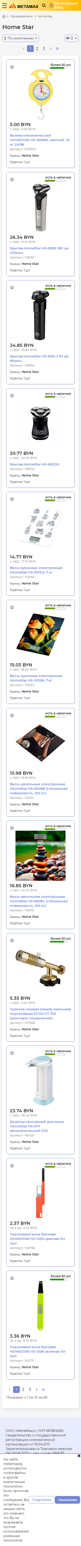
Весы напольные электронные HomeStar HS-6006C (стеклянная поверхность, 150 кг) (39, 901)
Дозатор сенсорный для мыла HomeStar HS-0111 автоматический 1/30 (37, 1126)
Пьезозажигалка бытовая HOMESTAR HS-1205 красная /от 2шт (37, 1238)
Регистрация (66, 3)
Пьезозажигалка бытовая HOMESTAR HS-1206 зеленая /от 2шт (38, 1351)
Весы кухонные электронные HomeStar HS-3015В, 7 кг (36, 678)
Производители (21, 16)
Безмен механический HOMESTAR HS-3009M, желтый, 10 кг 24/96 (40, 140)
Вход (58, 7)
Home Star (45, 16)
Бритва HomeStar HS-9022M (34, 464)
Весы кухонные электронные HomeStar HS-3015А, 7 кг (36, 570)
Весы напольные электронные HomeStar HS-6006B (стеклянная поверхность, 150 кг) (39, 788)
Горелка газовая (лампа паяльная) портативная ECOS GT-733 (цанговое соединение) (40, 1013)
